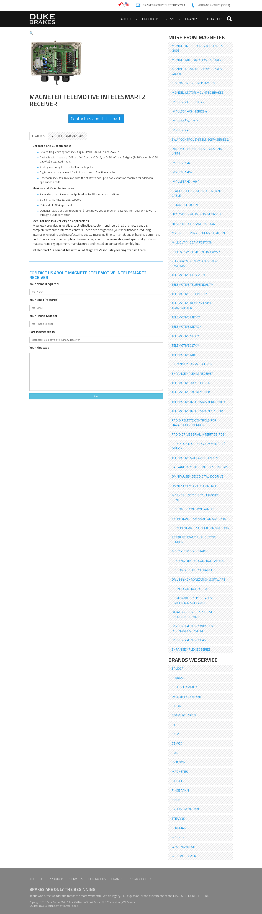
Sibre (176, 799)
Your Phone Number (43, 315)
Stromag (179, 828)
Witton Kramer (184, 856)
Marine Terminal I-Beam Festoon (198, 233)
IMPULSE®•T (181, 130)
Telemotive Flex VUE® (188, 275)
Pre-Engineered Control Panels (198, 560)
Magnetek (180, 771)
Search (229, 19)
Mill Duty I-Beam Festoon (192, 242)
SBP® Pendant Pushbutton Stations (200, 527)
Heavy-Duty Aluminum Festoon (196, 214)
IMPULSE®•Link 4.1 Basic (190, 640)
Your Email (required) (43, 299)
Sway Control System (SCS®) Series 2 (200, 139)
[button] (31, 33)
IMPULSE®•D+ (182, 172)
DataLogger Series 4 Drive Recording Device (192, 614)
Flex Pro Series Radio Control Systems (196, 263)
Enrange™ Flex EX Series (191, 649)
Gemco (177, 743)
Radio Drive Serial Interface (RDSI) (199, 434)
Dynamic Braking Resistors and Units (197, 151)
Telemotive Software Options (196, 457)
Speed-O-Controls (186, 809)
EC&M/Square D (184, 715)
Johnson (179, 762)
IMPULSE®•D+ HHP (185, 181)
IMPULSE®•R (181, 162)
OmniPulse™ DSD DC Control (194, 485)
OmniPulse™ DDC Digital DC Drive (197, 476)
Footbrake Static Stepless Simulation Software (193, 600)
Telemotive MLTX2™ (187, 326)
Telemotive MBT (184, 354)
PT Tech (177, 781)
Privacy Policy (140, 878)
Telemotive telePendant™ (192, 284)
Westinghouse (183, 846)
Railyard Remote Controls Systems (200, 467)
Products (150, 19)
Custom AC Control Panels (193, 570)
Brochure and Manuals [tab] (67, 136)
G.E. (174, 724)
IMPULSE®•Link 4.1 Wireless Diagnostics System (193, 628)
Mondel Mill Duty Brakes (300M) (197, 59)
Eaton (176, 705)
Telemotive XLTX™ (185, 345)
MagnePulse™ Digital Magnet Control (195, 497)
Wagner (178, 837)
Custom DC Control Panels (193, 509)
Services (172, 19)
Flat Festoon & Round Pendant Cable (197, 193)
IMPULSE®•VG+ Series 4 (189, 111)
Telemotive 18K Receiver (191, 392)
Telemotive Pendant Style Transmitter (192, 305)
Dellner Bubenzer (186, 696)
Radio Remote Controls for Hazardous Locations (194, 422)
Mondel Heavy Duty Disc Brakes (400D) (197, 71)
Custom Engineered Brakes (193, 83)
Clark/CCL (179, 677)
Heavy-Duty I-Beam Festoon (193, 223)
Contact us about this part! (96, 118)
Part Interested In (42, 331)
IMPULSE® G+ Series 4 (188, 101)
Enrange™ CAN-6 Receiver (192, 364)
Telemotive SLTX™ (185, 336)
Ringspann (180, 790)
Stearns (178, 818)
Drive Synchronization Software (198, 579)
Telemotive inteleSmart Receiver (198, 401)
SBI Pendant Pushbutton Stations (199, 518)
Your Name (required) (44, 284)
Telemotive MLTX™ (186, 317)
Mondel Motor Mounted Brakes (197, 92)
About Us (129, 19)
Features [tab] (38, 136)
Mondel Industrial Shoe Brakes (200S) (197, 48)
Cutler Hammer (184, 687)
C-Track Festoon (185, 204)
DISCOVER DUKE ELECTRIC (191, 895)
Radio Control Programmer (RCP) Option (198, 446)
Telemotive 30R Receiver (191, 382)
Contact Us (214, 19)
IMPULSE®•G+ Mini (186, 120)
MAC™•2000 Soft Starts (190, 551)
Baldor (177, 668)
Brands (191, 19)
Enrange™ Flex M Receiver (193, 373)
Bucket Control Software (192, 588)
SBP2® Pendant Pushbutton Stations (194, 539)
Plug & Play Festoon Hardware (197, 251)
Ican (175, 752)
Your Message (39, 347)
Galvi (176, 734)
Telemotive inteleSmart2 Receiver (199, 411)
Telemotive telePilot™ (189, 293)
